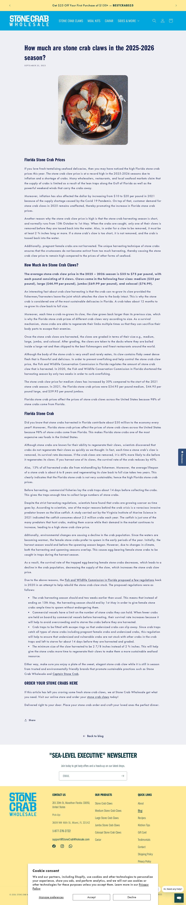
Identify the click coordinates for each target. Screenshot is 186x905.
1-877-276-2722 (61, 831)
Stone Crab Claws (103, 803)
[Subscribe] (123, 776)
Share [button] (32, 720)
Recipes (142, 818)
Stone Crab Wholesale (26, 894)
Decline (131, 897)
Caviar (98, 839)
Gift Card (142, 832)
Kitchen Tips (144, 825)
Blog (140, 810)
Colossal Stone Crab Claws (108, 832)
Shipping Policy (145, 854)
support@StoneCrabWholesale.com (71, 839)
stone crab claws (98, 697)
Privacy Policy (144, 861)
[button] (128, 20)
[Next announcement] (176, 5)
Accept (91, 897)
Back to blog (95, 736)
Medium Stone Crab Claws (108, 810)
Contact (141, 847)
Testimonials (144, 839)
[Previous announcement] (10, 5)
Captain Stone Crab (66, 674)
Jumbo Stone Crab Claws (107, 825)
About (141, 803)
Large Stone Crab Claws (106, 818)
